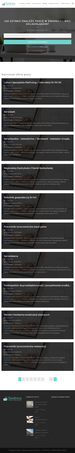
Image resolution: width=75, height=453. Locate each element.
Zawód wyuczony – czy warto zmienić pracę (41, 404)
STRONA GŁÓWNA (25, 3)
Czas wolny (36, 3)
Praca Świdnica (32, 47)
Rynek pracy (65, 3)
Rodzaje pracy (54, 3)
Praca (45, 3)
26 (51, 379)
